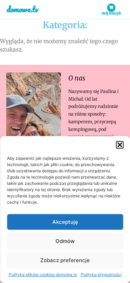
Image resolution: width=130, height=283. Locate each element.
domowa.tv (22, 9)
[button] (119, 144)
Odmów (65, 241)
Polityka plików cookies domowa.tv (43, 274)
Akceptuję (65, 222)
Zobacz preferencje (65, 260)
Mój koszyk (111, 13)
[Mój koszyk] (111, 7)
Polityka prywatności (101, 274)
